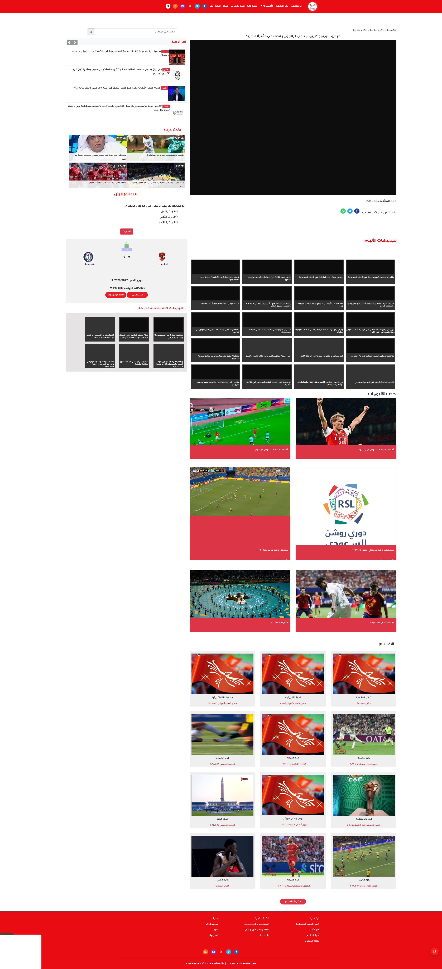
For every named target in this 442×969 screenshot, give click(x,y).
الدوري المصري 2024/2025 (222, 825)
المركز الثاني (167, 217)
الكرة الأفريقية (293, 697)
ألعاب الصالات (222, 886)
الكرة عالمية (262, 918)
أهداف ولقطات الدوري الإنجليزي (376, 449)
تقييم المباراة (116, 294)
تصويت (126, 231)
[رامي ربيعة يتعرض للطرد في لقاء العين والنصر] (267, 352)
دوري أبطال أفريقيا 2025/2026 (222, 703)
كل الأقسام (293, 901)
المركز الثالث (167, 222)
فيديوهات (238, 5)
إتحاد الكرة (222, 819)
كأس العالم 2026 (279, 622)
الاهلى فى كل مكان (257, 929)
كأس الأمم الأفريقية (307, 924)
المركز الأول (168, 211)
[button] (69, 42)
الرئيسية (295, 5)
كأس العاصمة (363, 697)
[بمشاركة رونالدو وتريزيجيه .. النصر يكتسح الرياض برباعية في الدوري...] (168, 358)
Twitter (350, 211)
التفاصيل (137, 294)
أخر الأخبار (282, 5)
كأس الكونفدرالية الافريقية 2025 (363, 825)
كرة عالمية (376, 30)
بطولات (252, 5)
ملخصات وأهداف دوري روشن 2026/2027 (373, 550)
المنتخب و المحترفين (256, 924)
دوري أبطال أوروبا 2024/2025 (363, 886)
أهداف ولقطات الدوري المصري (271, 449)
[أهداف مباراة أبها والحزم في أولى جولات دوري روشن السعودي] (100, 358)
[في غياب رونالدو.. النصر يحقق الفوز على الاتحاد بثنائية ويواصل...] (319, 378)
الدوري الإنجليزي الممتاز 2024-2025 (293, 886)
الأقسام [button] (267, 5)
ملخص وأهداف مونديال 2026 (272, 550)
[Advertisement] (314, 227)
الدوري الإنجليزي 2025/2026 (293, 764)
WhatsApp (343, 211)
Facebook (356, 211)
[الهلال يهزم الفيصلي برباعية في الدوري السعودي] (100, 331)
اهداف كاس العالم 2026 (381, 622)
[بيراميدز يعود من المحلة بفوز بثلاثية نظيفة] (134, 358)
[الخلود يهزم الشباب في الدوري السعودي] (370, 378)
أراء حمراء (264, 935)
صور (225, 5)
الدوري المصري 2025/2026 (222, 764)
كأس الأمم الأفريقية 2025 (293, 703)
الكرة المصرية (311, 940)
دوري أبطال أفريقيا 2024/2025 (293, 824)
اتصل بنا (215, 5)
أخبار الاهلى (312, 935)
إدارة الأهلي (222, 879)
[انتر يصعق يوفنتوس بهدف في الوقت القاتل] (319, 352)
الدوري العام (222, 758)
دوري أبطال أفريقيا (222, 697)
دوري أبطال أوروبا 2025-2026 (363, 764)
